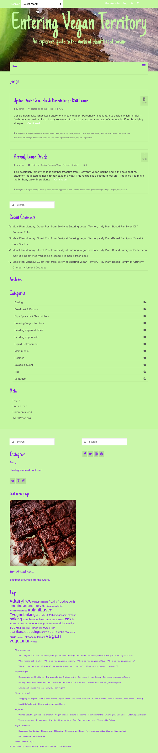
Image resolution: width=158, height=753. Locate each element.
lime (40, 628)
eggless (62, 190)
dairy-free (64, 623)
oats (46, 627)
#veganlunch (42, 615)
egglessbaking (93, 133)
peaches (126, 133)
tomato (41, 637)
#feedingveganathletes (52, 606)
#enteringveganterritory (25, 605)
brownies (60, 619)
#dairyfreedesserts (34, 133)
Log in (16, 400)
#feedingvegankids (18, 611)
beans (26, 619)
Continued (33, 123)
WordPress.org (22, 417)
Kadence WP (65, 746)
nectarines (116, 133)
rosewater (37, 138)
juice (29, 628)
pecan (52, 628)
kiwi (102, 133)
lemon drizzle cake (82, 190)
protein (45, 632)
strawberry (30, 637)
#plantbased (49, 133)
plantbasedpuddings (23, 138)
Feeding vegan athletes (28, 330)
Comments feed (22, 411)
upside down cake (51, 138)
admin (21, 109)
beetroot (33, 619)
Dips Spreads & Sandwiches (31, 316)
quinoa (60, 631)
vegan (79, 138)
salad (13, 636)
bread (42, 619)
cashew (13, 623)
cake (84, 133)
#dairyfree (20, 133)
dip (72, 623)
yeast (34, 642)
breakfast (50, 619)
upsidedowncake (67, 138)
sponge (20, 637)
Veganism (20, 378)
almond (72, 615)
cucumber (54, 623)
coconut (33, 623)
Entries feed (20, 406)
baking (43, 190)
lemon (108, 133)
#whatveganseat (58, 615)
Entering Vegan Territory (79, 24)
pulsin (52, 632)
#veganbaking (62, 133)
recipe (72, 632)
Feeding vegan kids (26, 337)
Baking (43, 109)
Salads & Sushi (23, 364)
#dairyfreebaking (40, 602)
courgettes (43, 623)
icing (24, 628)
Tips (16, 371)
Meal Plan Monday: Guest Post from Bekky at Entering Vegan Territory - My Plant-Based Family (71, 226)
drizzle (55, 190)
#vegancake (75, 133)
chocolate (22, 623)
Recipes (52, 109)
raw (67, 632)
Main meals (21, 350)
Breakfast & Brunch (26, 309)
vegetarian (87, 138)
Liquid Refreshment (26, 343)
